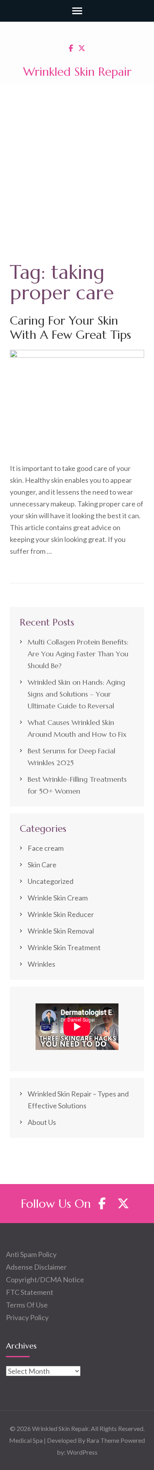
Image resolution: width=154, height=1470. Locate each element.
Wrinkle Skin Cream (58, 897)
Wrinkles (41, 964)
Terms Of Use (27, 1304)
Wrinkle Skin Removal (61, 930)
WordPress (82, 1452)
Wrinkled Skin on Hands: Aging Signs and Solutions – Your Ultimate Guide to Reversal (76, 694)
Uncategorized (50, 881)
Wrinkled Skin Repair (77, 71)
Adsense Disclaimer (36, 1267)
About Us (42, 1122)
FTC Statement (29, 1292)
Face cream (46, 848)
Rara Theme (102, 1440)
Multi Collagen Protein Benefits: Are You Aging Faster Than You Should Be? (78, 653)
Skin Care (42, 864)
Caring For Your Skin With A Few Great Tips (70, 327)
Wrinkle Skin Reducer (61, 914)
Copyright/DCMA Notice (45, 1279)
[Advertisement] (77, 165)
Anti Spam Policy (31, 1254)
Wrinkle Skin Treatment (64, 947)
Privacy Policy (27, 1317)
